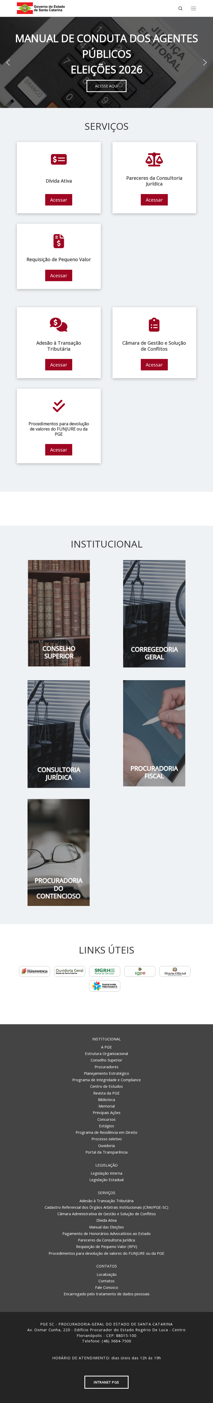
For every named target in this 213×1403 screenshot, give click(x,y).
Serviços (106, 1192)
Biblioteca (106, 1099)
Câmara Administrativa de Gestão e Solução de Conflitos (106, 1213)
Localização (107, 1274)
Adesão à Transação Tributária (106, 1200)
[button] (8, 62)
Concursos (106, 1119)
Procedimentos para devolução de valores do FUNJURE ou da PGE (106, 1253)
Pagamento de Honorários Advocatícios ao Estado (106, 1233)
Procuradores (106, 1066)
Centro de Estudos (106, 1086)
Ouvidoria (106, 1145)
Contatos (106, 1266)
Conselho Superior (106, 1060)
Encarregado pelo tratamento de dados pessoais (107, 1293)
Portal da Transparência (106, 1152)
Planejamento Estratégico (106, 1073)
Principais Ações (107, 1112)
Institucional (106, 1038)
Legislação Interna (106, 1173)
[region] (106, 62)
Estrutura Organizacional (106, 1053)
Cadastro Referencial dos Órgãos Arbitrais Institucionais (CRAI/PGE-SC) (106, 1207)
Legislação (106, 1165)
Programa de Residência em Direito (106, 1132)
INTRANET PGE (106, 1382)
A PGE (106, 1047)
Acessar (58, 200)
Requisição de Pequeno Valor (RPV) (106, 1246)
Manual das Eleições (106, 1227)
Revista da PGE (106, 1093)
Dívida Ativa (106, 1220)
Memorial (106, 1106)
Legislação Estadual (106, 1179)
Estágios (106, 1125)
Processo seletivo (106, 1138)
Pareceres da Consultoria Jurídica (106, 1240)
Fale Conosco (106, 1287)
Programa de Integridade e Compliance (106, 1079)
